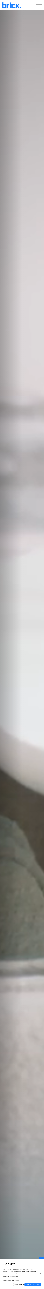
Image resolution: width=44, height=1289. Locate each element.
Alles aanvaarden (32, 1285)
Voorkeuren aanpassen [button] (11, 1280)
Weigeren (18, 1285)
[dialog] (22, 1274)
